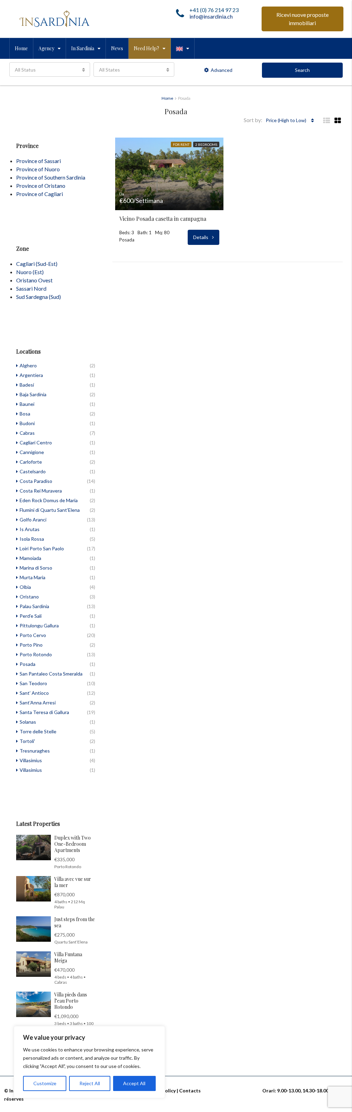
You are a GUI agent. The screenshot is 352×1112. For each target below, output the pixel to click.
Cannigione (32, 452)
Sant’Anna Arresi (38, 702)
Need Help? (146, 48)
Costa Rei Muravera (41, 491)
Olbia (25, 587)
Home (21, 48)
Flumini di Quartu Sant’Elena (50, 510)
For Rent (181, 144)
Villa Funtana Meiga (68, 957)
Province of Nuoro (38, 169)
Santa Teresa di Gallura (44, 712)
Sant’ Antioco (34, 693)
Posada (27, 664)
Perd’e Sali (31, 616)
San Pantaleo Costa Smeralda (51, 674)
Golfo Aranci (33, 519)
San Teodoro (33, 683)
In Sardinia (82, 48)
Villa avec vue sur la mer (72, 882)
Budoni (27, 423)
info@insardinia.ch (211, 16)
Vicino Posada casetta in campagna (162, 218)
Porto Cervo (33, 635)
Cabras (27, 433)
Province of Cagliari (39, 194)
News (117, 48)
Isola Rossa (32, 539)
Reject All (89, 1083)
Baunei (27, 404)
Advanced (221, 70)
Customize (44, 1083)
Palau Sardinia (34, 606)
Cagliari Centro (36, 442)
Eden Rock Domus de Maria (49, 500)
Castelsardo (33, 471)
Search (302, 70)
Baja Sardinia (33, 394)
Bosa (25, 414)
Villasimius (31, 760)
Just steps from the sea (74, 922)
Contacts (190, 1090)
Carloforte (31, 462)
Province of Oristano (40, 185)
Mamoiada (30, 558)
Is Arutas (30, 529)
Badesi (27, 385)
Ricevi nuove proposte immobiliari (302, 18)
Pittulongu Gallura (39, 625)
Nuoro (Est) (30, 272)
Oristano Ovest (34, 280)
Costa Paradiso (36, 481)
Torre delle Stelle (38, 731)
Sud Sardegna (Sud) (38, 296)
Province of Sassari (38, 161)
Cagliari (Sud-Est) (36, 263)
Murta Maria (32, 577)
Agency (46, 48)
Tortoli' (27, 741)
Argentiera (31, 375)
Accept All (134, 1083)
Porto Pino (31, 645)
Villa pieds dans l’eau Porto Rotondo (70, 1000)
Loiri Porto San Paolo (42, 548)
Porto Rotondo (36, 654)
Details (201, 237)
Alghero (28, 365)
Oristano (29, 597)
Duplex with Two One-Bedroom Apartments (72, 843)
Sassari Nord (31, 288)
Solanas (28, 722)
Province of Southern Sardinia (50, 177)
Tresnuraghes (35, 751)
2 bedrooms (206, 144)
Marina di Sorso (36, 568)
